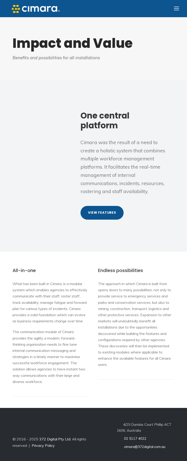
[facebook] (28, 427)
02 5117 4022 (134, 438)
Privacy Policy (43, 445)
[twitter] (41, 427)
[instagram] (67, 427)
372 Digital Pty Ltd (54, 439)
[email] (15, 427)
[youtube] (54, 427)
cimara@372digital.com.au (144, 447)
